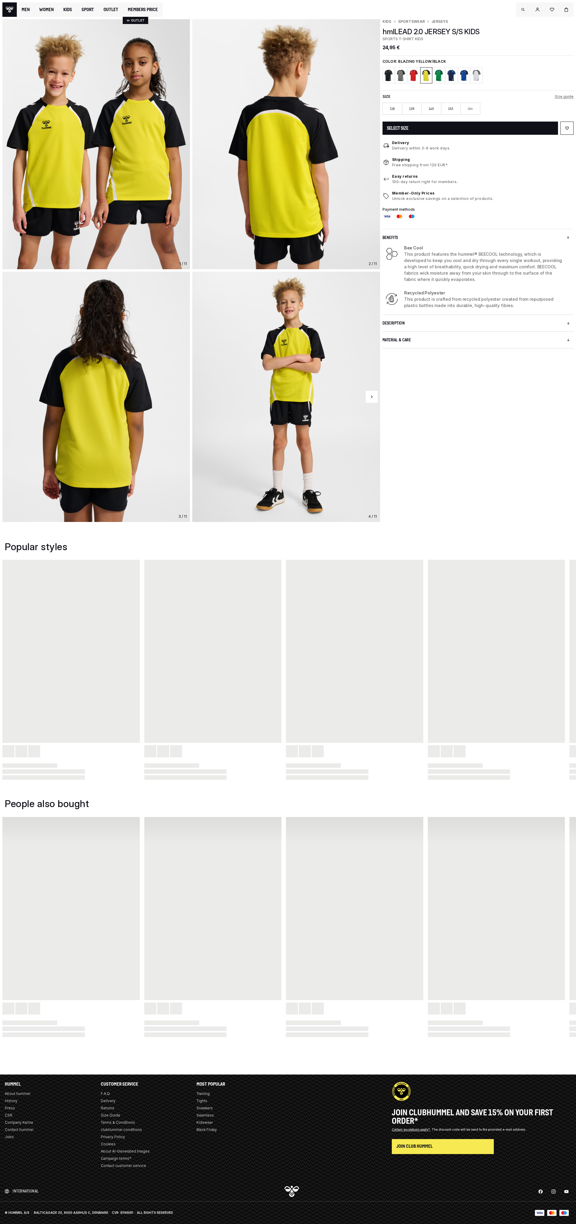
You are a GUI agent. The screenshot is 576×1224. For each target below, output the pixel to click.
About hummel (17, 1093)
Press (10, 1108)
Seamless (205, 1115)
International (26, 1191)
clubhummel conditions (121, 1129)
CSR (8, 1115)
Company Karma (19, 1122)
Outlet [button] (111, 9)
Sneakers (204, 1108)
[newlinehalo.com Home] (9, 9)
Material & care (396, 340)
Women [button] (46, 9)
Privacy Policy (113, 1137)
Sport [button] (88, 9)
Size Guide (110, 1115)
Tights (201, 1101)
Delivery (400, 142)
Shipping (401, 159)
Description (393, 323)
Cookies (108, 1144)
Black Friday (206, 1129)
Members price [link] (143, 9)
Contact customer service (123, 1165)
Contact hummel (19, 1129)
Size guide (564, 96)
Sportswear (411, 21)
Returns (107, 1108)
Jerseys (439, 21)
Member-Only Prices (413, 193)
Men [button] (26, 9)
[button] (523, 9)
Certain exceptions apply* (411, 1129)
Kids (387, 21)
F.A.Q (105, 1093)
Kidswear (204, 1122)
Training (203, 1093)
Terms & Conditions (118, 1122)
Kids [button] (67, 9)
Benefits (390, 237)
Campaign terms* (116, 1158)
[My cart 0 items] (566, 9)
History (11, 1101)
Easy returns (405, 176)
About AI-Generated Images (125, 1151)
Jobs (9, 1137)
